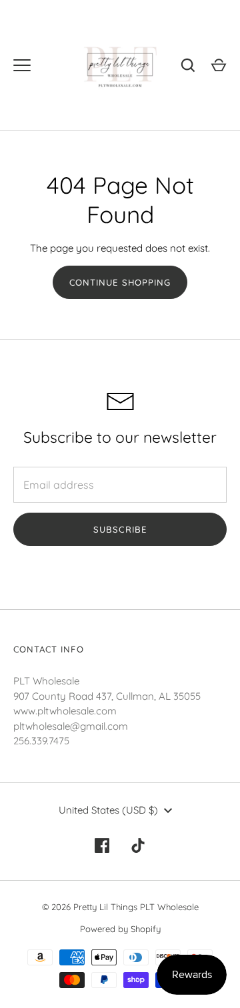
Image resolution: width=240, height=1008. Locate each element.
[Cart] (218, 65)
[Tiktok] (138, 845)
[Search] (188, 65)
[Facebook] (102, 845)
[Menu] (22, 65)
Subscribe (119, 529)
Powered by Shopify (120, 928)
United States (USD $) (108, 810)
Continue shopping (120, 282)
